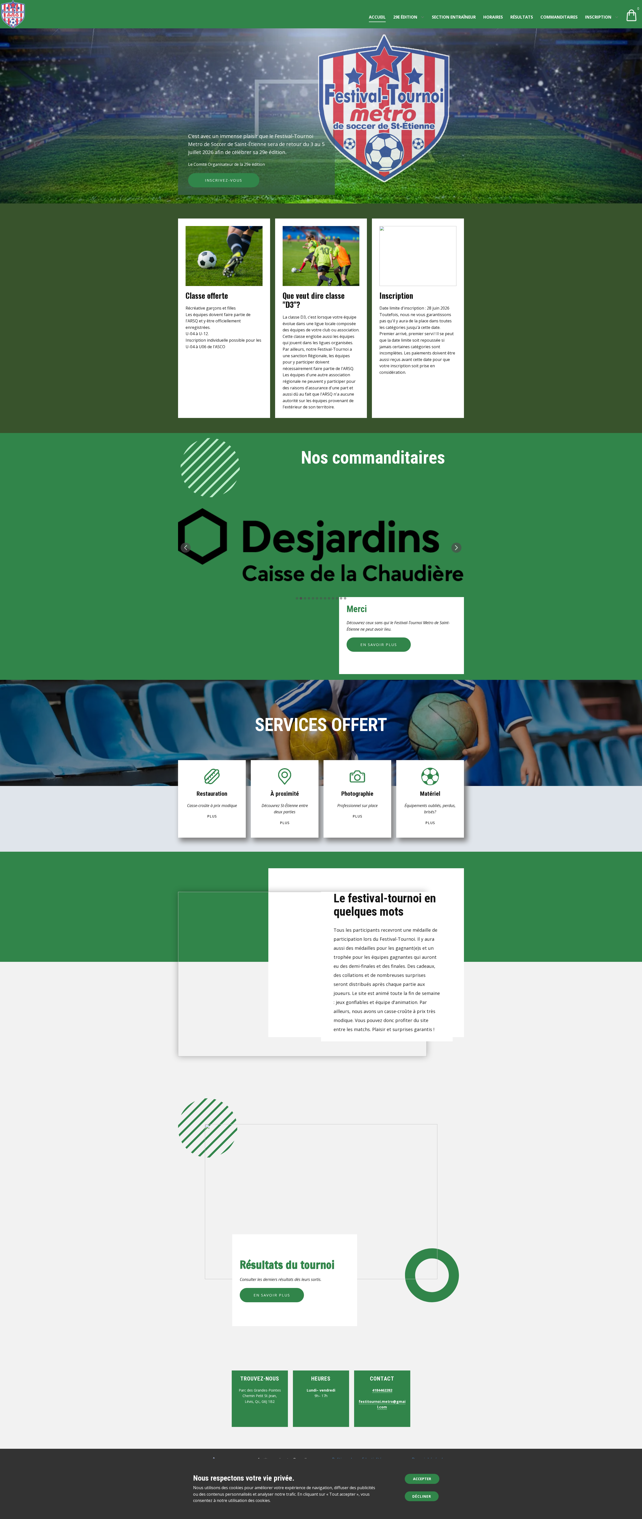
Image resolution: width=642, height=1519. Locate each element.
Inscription (598, 17)
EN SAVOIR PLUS (378, 644)
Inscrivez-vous (223, 180)
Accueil (377, 17)
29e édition (405, 17)
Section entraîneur (454, 17)
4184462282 (382, 1390)
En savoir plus (272, 1294)
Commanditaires (559, 17)
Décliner (421, 1496)
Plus (212, 816)
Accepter (422, 1478)
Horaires (493, 17)
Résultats (521, 17)
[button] (186, 548)
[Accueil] (13, 14)
